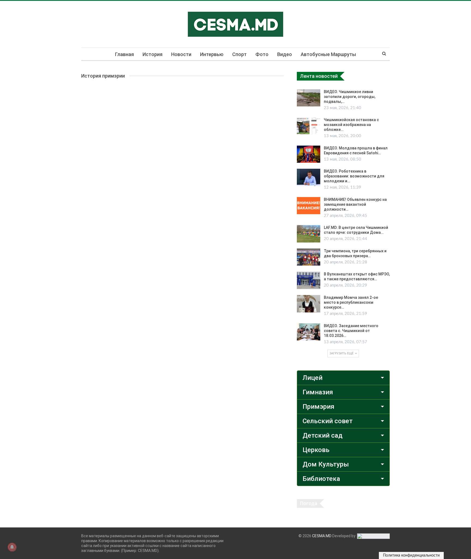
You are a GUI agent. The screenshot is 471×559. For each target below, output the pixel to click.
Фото (261, 54)
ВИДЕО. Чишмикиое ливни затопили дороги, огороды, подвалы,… (349, 97)
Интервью (212, 54)
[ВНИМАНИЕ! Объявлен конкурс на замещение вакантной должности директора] (308, 205)
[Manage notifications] (12, 547)
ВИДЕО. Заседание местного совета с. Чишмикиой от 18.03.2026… (351, 331)
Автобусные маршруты (328, 54)
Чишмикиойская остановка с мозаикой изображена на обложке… (351, 125)
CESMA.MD (321, 536)
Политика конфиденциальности (411, 555)
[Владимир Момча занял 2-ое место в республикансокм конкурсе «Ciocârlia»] (308, 303)
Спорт (239, 54)
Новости (181, 54)
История (152, 54)
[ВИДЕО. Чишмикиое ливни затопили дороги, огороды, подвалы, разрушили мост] (308, 98)
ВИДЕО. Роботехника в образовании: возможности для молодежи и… (354, 176)
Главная (124, 54)
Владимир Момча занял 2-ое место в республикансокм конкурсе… (351, 302)
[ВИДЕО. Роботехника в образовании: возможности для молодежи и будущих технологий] (308, 177)
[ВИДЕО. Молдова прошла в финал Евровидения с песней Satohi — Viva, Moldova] (308, 154)
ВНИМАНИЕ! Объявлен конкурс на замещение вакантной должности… (355, 204)
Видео (284, 54)
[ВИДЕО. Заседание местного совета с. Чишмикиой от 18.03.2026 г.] (308, 332)
